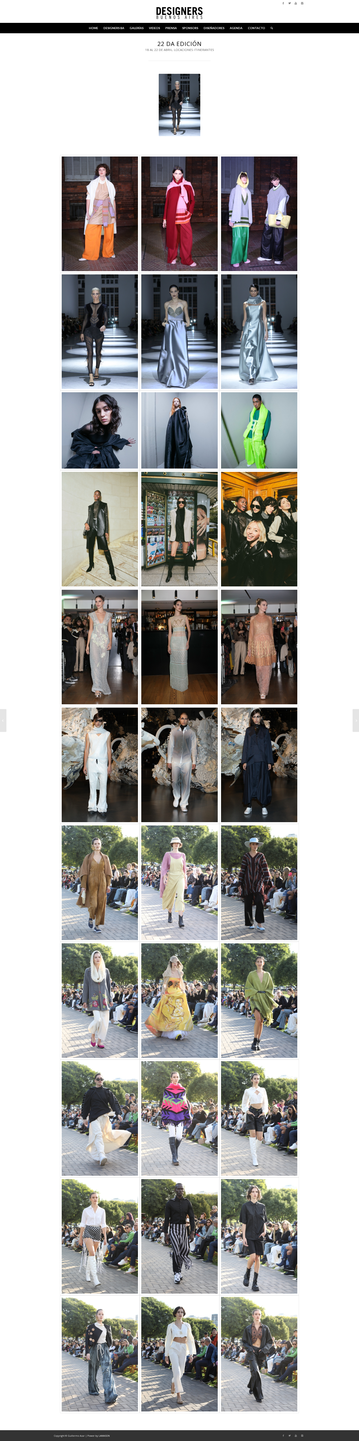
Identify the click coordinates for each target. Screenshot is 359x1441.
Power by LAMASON (98, 1435)
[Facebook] (283, 3)
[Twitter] (289, 3)
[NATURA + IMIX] (356, 720)
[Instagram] (302, 3)
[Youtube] (296, 3)
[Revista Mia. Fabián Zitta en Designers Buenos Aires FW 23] (3, 720)
